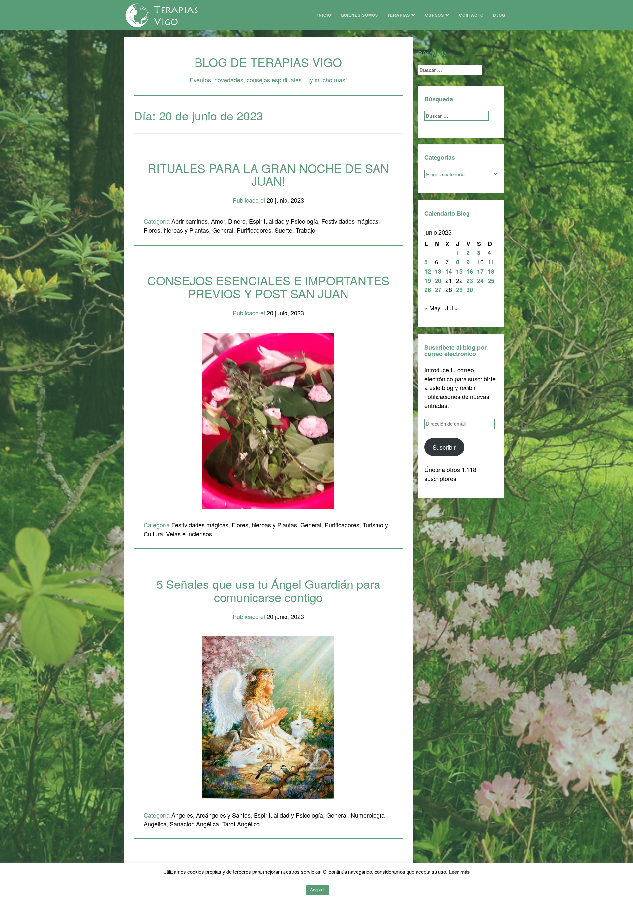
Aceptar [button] (317, 890)
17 (480, 271)
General (222, 230)
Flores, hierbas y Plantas (176, 230)
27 (438, 289)
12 (427, 271)
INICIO (324, 15)
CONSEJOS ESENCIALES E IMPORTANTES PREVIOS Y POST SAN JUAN (268, 287)
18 (491, 271)
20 (438, 280)
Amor (218, 221)
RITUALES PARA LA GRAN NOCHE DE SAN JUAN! (268, 174)
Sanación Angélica (194, 824)
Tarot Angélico (241, 824)
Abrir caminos (189, 221)
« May (432, 307)
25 (491, 280)
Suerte (283, 230)
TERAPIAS (399, 15)
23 (470, 280)
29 (459, 289)
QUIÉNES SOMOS (359, 15)
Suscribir (444, 447)
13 (438, 271)
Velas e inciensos (189, 533)
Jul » (451, 307)
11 (491, 262)
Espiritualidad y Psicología (283, 221)
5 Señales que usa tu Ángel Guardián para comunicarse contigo (268, 590)
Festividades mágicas (349, 221)
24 (480, 280)
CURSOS (435, 15)
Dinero (237, 221)
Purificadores (254, 230)
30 (470, 289)
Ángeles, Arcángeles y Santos (211, 815)
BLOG (499, 15)
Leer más (459, 871)
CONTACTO (471, 15)
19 (427, 280)
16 (470, 271)
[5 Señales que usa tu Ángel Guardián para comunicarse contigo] (268, 716)
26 (427, 289)
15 (459, 271)
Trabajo (305, 230)
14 (448, 271)
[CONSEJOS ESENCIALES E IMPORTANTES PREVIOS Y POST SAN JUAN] (268, 419)
